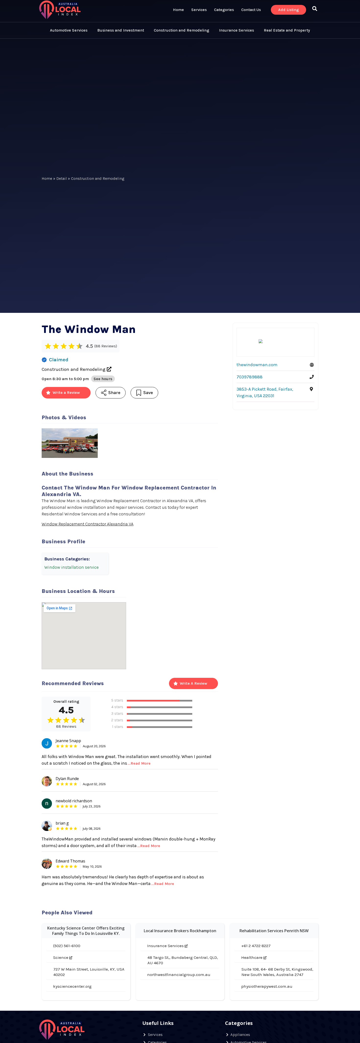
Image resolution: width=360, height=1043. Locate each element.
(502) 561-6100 (66, 945)
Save (148, 392)
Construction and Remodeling (181, 30)
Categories (224, 9)
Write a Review (66, 392)
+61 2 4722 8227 (256, 945)
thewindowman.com (257, 364)
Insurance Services (236, 30)
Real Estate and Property (287, 30)
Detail (61, 178)
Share (114, 392)
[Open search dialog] (315, 10)
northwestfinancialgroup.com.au (178, 974)
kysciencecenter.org (72, 986)
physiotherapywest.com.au (266, 986)
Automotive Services (68, 30)
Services (199, 9)
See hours (103, 378)
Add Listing (288, 9)
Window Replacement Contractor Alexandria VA (87, 524)
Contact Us (251, 9)
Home (178, 9)
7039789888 (250, 377)
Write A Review (193, 683)
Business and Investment (120, 30)
